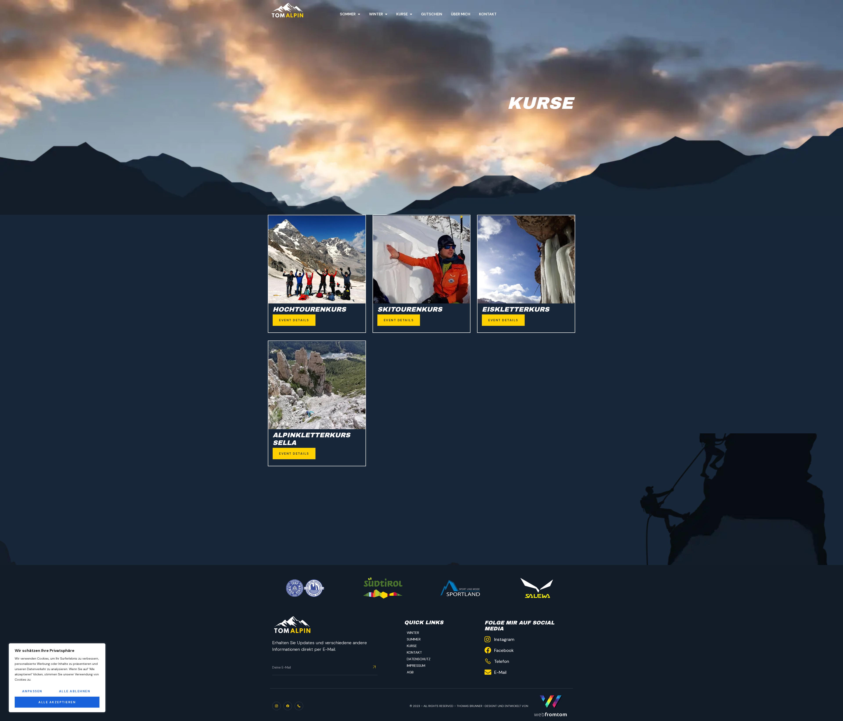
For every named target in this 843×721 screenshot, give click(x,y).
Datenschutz (419, 659)
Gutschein (431, 14)
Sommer (348, 14)
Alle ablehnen (74, 691)
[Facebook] (287, 706)
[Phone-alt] (299, 706)
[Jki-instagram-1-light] (276, 706)
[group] (459, 588)
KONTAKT (414, 652)
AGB (410, 672)
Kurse (402, 14)
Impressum (416, 665)
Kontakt (488, 14)
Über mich (460, 14)
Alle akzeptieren (57, 702)
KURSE (412, 646)
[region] (57, 677)
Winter (376, 14)
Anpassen (32, 691)
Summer (414, 639)
